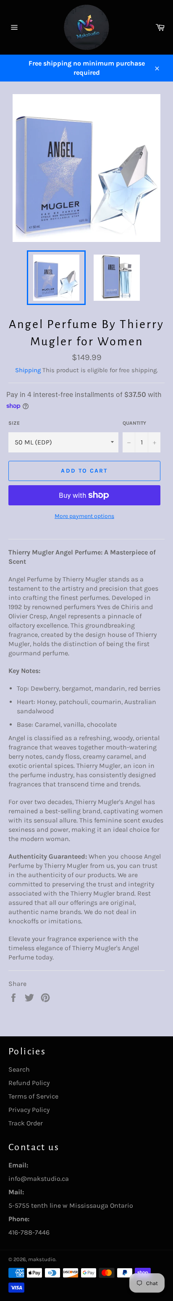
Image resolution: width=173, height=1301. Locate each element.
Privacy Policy (29, 1110)
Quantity (134, 423)
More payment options (84, 516)
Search (19, 1069)
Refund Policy (29, 1083)
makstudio (41, 1259)
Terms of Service (33, 1096)
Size (14, 423)
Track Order (25, 1123)
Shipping (28, 370)
